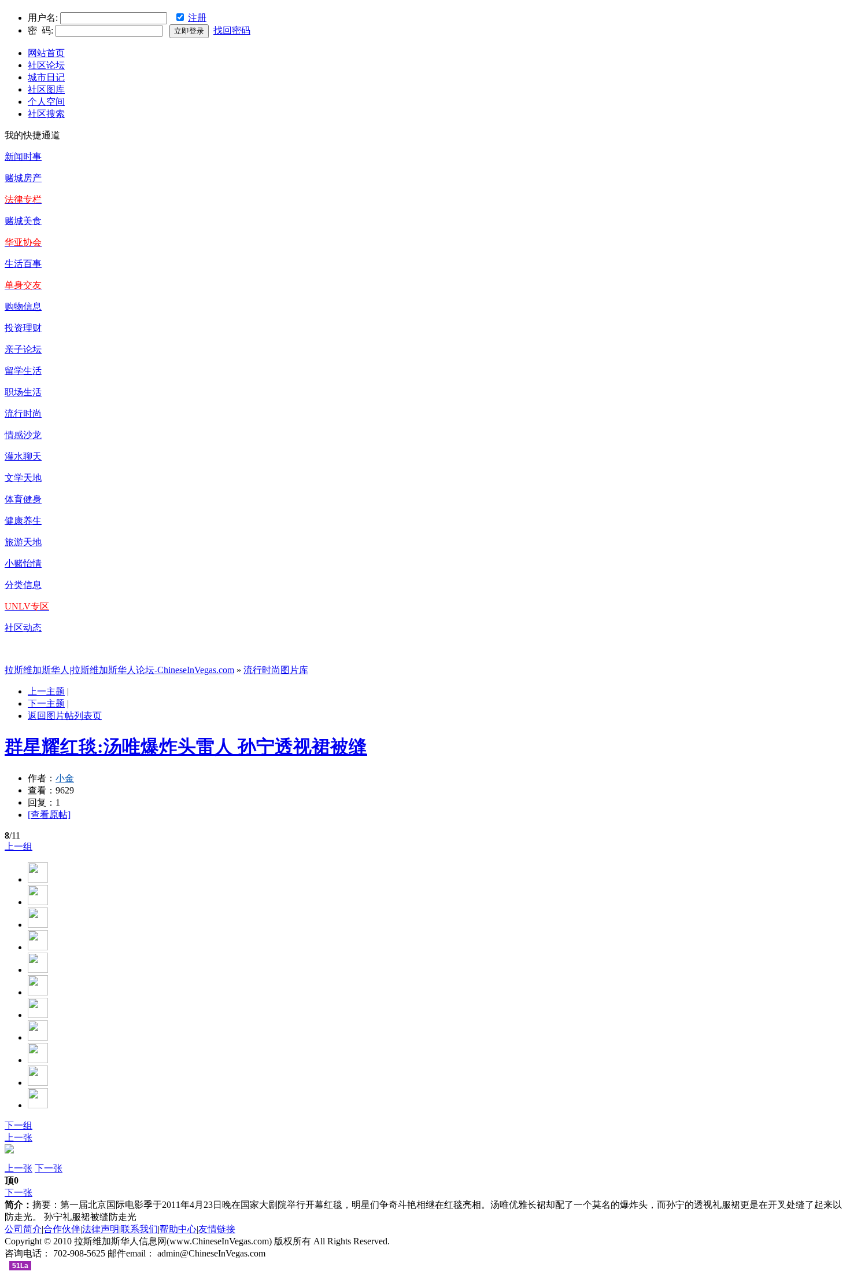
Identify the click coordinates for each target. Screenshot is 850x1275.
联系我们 (139, 1229)
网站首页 (46, 53)
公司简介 (23, 1229)
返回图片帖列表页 (65, 716)
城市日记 (46, 77)
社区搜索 (46, 114)
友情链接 (216, 1229)
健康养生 (23, 521)
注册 (197, 18)
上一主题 (46, 691)
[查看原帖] (49, 815)
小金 (65, 778)
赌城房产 (23, 178)
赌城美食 (23, 221)
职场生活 (23, 392)
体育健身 (23, 499)
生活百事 (23, 264)
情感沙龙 (23, 435)
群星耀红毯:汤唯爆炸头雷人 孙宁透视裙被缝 (186, 746)
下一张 (48, 1168)
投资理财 (23, 328)
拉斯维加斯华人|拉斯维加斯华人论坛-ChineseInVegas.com (119, 670)
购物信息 (23, 306)
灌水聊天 (23, 456)
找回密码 (231, 30)
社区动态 (23, 628)
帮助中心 (178, 1229)
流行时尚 (23, 413)
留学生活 (23, 371)
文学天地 (23, 478)
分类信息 (23, 585)
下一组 (18, 1125)
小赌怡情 (23, 563)
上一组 (18, 846)
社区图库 (46, 89)
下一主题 (46, 703)
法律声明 (100, 1229)
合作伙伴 (61, 1229)
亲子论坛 (23, 349)
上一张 (18, 1137)
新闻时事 (23, 156)
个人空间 (46, 101)
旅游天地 (23, 542)
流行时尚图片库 (275, 670)
